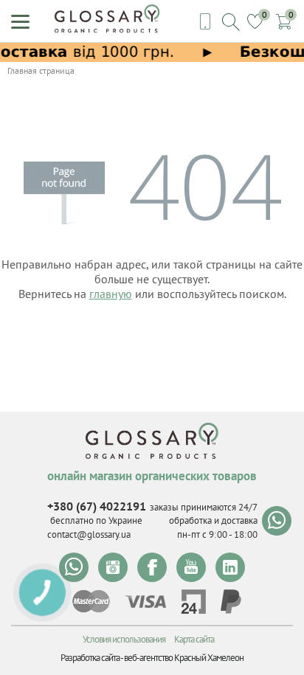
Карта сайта (194, 639)
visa (145, 601)
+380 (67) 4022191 (96, 506)
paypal (231, 601)
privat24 (193, 601)
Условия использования (124, 639)
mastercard (91, 601)
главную (110, 293)
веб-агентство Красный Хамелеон (183, 657)
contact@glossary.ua (89, 534)
